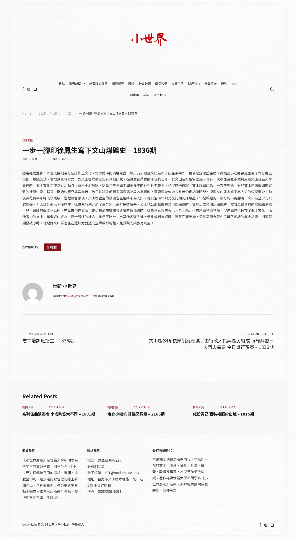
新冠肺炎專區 (98, 83)
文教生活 (178, 83)
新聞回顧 (27, 140)
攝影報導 (118, 83)
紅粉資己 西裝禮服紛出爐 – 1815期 (223, 414)
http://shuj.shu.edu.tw (76, 295)
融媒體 (134, 95)
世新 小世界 (29, 159)
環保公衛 (161, 83)
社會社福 (145, 83)
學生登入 (78, 524)
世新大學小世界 (59, 524)
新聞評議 (211, 83)
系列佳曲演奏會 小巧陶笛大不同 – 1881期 (58, 414)
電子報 (158, 95)
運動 (224, 83)
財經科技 (194, 83)
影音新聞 (75, 83)
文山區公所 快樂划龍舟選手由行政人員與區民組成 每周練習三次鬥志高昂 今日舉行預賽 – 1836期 (211, 341)
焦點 (62, 83)
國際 (131, 83)
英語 (146, 95)
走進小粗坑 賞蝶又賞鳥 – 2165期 (136, 414)
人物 (234, 83)
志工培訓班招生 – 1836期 (48, 338)
